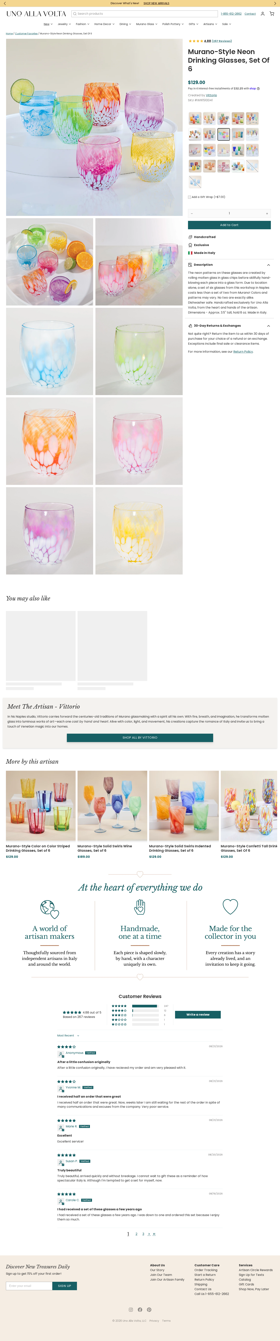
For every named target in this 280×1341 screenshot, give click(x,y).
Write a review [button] (198, 1014)
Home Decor (102, 24)
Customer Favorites (26, 33)
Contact (250, 14)
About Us (157, 1265)
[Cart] (270, 13)
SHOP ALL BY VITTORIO (140, 737)
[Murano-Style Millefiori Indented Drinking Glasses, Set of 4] (238, 150)
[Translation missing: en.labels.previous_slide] (5, 3)
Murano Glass (145, 24)
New (46, 24)
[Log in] (261, 13)
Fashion (81, 24)
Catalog (245, 1279)
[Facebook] (140, 1309)
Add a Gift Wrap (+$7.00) (208, 197)
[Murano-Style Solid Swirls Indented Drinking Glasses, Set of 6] (195, 118)
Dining (124, 24)
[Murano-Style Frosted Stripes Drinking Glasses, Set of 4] (224, 150)
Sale (225, 24)
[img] (66, 1047)
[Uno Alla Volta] (36, 14)
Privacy (154, 1321)
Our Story (157, 1270)
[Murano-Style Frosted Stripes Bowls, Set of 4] (195, 150)
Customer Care (206, 1265)
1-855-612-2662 (231, 14)
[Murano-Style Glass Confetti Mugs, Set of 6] (238, 166)
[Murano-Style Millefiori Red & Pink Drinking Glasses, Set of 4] (224, 166)
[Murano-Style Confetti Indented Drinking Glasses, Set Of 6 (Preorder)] (209, 134)
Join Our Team (161, 1274)
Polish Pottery (171, 24)
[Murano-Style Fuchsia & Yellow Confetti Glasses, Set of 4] (209, 166)
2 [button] (136, 1234)
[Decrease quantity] (191, 213)
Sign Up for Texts (251, 1274)
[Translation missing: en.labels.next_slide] (275, 3)
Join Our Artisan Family (167, 1279)
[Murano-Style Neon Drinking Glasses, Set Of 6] (224, 134)
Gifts (192, 24)
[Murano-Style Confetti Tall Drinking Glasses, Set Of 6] (209, 118)
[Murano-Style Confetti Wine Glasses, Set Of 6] (195, 134)
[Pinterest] (149, 1309)
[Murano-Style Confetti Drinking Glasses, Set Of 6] (224, 118)
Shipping (200, 1284)
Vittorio (211, 95)
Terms (166, 1321)
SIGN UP (64, 1286)
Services (245, 1265)
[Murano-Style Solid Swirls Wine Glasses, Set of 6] (252, 118)
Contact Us (202, 1289)
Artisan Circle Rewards (256, 1270)
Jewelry (63, 24)
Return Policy (243, 351)
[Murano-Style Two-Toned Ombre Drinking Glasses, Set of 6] (209, 150)
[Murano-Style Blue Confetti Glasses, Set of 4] (252, 166)
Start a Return (205, 1274)
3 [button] (143, 1234)
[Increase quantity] (267, 213)
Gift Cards (246, 1284)
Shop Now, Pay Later (254, 1289)
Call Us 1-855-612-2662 (211, 1294)
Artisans (208, 24)
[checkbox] (189, 197)
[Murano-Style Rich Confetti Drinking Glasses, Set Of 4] (195, 166)
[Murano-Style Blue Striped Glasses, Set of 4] (195, 182)
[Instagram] (130, 1309)
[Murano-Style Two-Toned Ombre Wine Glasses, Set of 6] (252, 150)
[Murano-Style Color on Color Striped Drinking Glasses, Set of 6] (238, 118)
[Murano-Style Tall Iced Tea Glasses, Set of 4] (238, 134)
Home (9, 33)
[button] (229, 225)
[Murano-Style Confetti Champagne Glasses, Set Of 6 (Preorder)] (252, 134)
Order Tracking (205, 1270)
